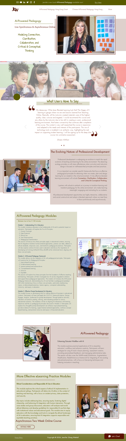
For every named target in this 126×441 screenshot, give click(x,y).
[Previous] (25, 127)
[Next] (100, 127)
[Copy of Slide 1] (63, 145)
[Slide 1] (61, 145)
